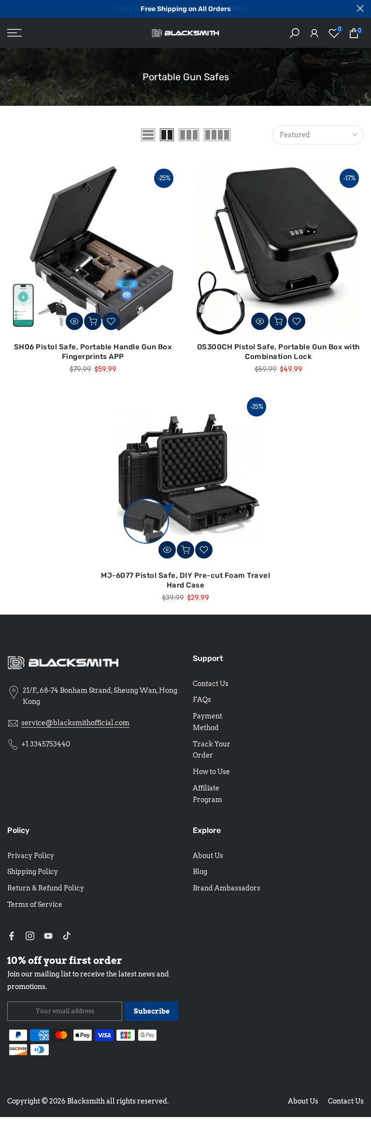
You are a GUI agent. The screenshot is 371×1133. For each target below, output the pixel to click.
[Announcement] (185, 9)
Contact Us (210, 684)
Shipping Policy (32, 871)
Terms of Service (34, 904)
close (10, 8)
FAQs (202, 699)
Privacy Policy (30, 856)
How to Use (211, 771)
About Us (208, 856)
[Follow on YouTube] (48, 936)
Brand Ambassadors (226, 888)
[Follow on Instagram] (30, 936)
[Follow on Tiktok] (66, 936)
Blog (200, 871)
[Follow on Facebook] (11, 936)
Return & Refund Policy (45, 888)
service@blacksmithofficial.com (75, 723)
